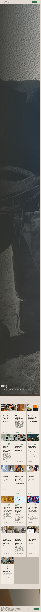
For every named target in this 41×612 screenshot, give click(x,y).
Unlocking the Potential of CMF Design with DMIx (6, 570)
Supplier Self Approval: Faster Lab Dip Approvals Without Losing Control (7, 449)
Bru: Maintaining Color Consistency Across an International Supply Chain (32, 540)
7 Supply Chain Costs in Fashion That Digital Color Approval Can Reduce (6, 418)
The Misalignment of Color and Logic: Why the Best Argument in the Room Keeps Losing (32, 418)
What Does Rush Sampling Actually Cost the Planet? (32, 447)
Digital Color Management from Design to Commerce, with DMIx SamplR (31, 479)
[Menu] (39, 2)
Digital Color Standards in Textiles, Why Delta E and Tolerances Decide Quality (7, 540)
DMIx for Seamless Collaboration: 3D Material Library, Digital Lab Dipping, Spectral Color (32, 510)
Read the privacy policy (13, 610)
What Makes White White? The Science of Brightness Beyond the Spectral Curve (7, 479)
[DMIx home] (5, 2)
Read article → (5, 432)
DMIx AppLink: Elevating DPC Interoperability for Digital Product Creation (19, 510)
